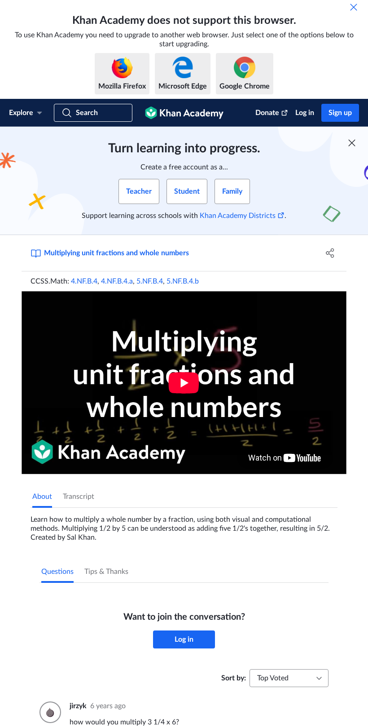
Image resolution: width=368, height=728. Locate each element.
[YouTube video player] (184, 382)
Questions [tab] (57, 571)
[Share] (330, 253)
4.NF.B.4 (84, 281)
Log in (304, 112)
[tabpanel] (184, 525)
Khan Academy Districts (238, 215)
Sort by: (233, 678)
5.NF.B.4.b (182, 281)
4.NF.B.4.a (117, 281)
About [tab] (42, 496)
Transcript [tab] (78, 496)
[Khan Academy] (184, 112)
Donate (267, 112)
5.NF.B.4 (149, 281)
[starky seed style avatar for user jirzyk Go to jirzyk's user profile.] (49, 712)
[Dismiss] (353, 7)
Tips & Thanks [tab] (106, 571)
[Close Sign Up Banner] (352, 143)
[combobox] (289, 678)
